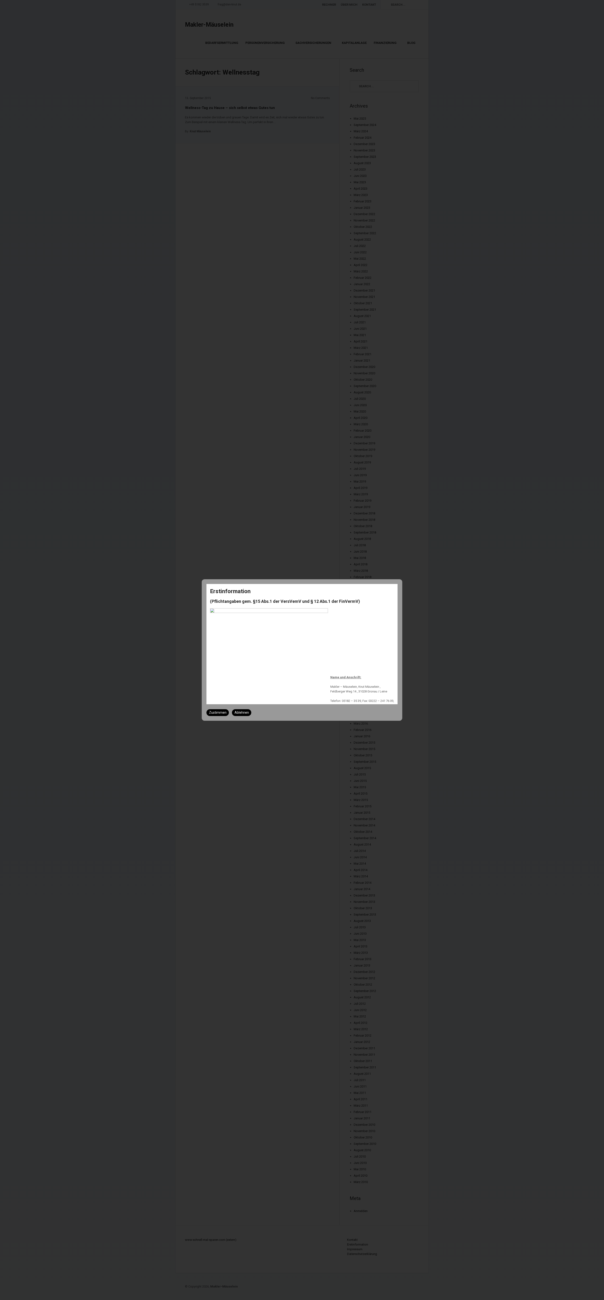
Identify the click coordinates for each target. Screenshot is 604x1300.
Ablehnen (242, 712)
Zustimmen (217, 712)
